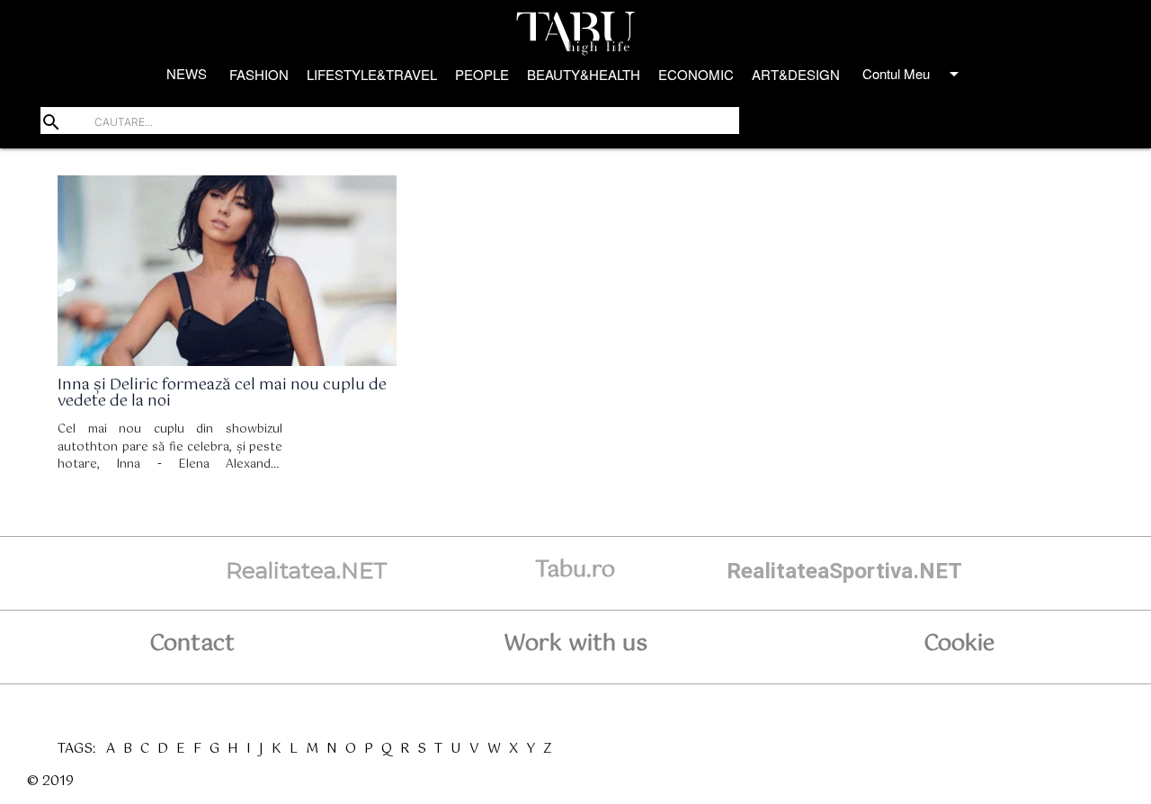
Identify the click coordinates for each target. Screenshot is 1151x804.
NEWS (186, 73)
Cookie (959, 644)
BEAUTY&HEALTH (583, 74)
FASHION (259, 74)
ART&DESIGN (796, 74)
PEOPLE (482, 74)
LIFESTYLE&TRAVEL (372, 74)
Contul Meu (913, 74)
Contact (192, 644)
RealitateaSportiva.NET (844, 571)
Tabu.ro (575, 570)
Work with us (575, 644)
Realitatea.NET (307, 570)
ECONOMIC (696, 74)
